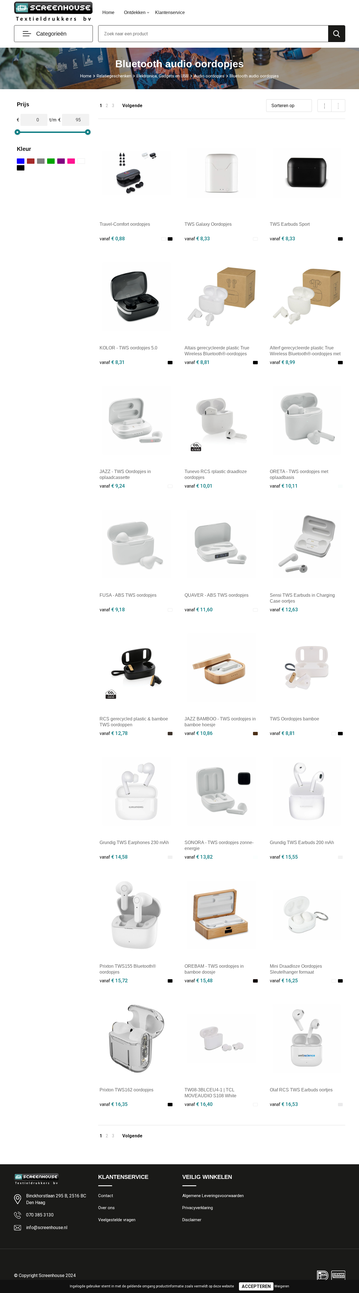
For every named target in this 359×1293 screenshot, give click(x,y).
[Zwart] (20, 167)
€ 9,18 (112, 609)
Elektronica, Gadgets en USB (162, 76)
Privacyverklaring (197, 1207)
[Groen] (51, 161)
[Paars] (61, 161)
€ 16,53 (284, 1104)
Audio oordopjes (209, 76)
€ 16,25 (284, 980)
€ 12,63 (284, 609)
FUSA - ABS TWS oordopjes (128, 595)
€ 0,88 (112, 238)
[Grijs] (41, 161)
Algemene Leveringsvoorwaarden (213, 1195)
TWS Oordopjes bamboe (294, 718)
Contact (105, 1195)
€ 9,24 (112, 486)
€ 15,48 (199, 980)
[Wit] (81, 161)
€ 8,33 (197, 238)
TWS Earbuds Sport (290, 224)
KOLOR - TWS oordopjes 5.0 (128, 347)
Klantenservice (170, 12)
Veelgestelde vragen (116, 1219)
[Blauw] (20, 161)
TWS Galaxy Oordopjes (208, 224)
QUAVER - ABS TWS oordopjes (216, 595)
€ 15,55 (284, 857)
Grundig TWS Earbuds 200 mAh (302, 842)
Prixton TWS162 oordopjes (126, 1089)
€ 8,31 (112, 362)
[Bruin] (30, 161)
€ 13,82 (199, 857)
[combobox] (213, 34)
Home (108, 12)
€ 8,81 (197, 362)
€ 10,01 (199, 486)
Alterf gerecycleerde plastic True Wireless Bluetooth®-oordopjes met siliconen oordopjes (305, 353)
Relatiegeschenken (114, 76)
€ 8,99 (282, 362)
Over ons (106, 1207)
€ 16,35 (114, 1104)
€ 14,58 (114, 857)
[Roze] (71, 161)
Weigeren (281, 1286)
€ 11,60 (199, 609)
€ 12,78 (114, 733)
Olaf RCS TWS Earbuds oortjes (301, 1089)
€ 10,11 (284, 486)
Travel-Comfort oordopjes (125, 224)
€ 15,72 (114, 980)
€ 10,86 (199, 733)
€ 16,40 (199, 1104)
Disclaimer (191, 1219)
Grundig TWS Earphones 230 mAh (134, 842)
